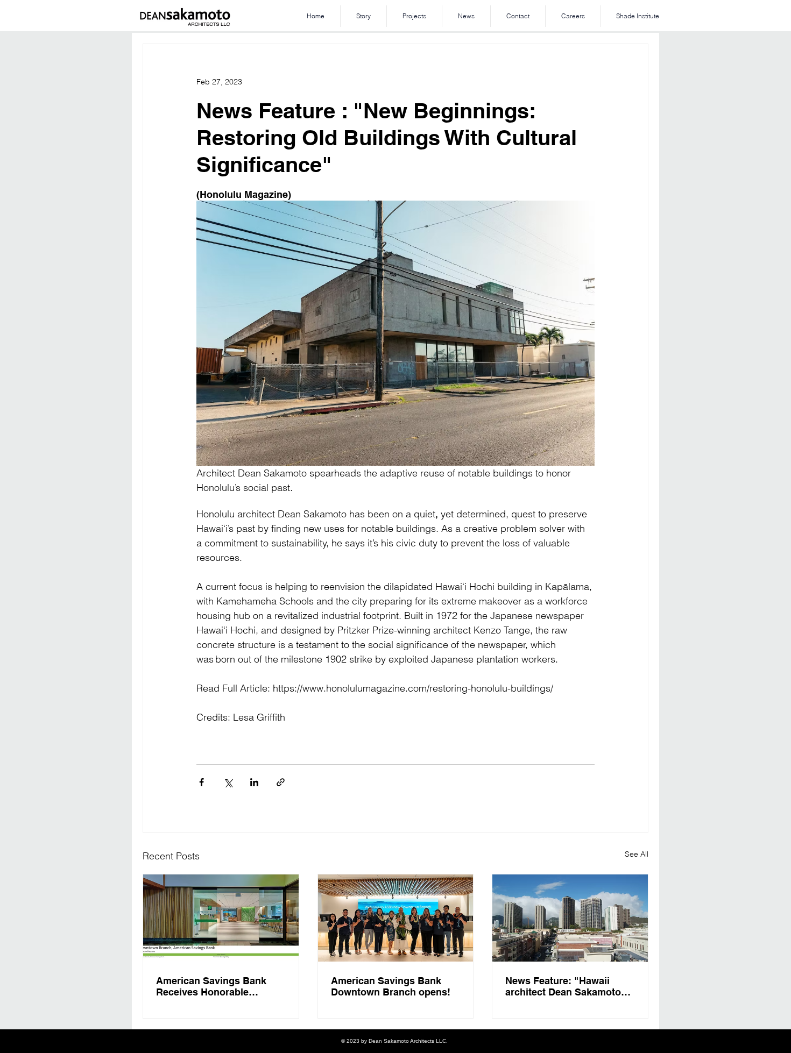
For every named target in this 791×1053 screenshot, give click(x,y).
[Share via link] (281, 782)
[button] (414, 16)
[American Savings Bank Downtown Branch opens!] (396, 918)
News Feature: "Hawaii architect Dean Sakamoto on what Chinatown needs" (567, 986)
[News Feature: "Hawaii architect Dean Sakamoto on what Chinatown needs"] (570, 918)
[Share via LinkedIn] (254, 782)
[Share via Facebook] (201, 782)
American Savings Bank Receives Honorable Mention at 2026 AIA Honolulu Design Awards (213, 986)
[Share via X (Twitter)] (228, 782)
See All (636, 854)
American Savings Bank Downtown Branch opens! (390, 986)
